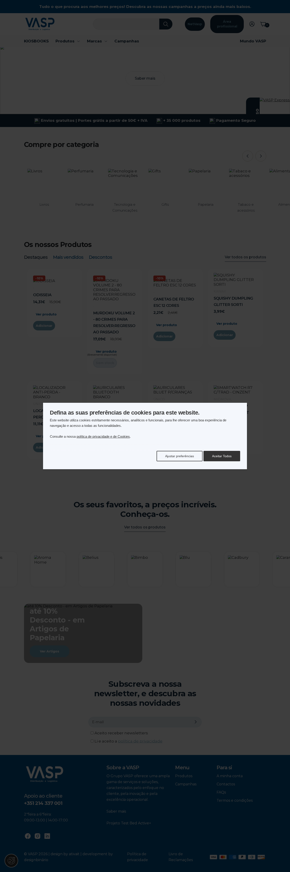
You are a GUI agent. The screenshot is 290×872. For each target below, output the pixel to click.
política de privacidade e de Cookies (103, 436)
